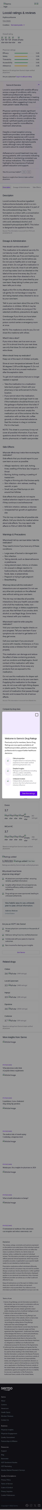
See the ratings (28, 793)
